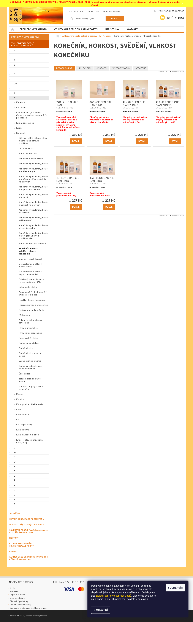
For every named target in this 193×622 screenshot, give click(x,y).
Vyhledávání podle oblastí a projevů (76, 29)
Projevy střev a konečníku (31, 310)
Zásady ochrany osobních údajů (113, 595)
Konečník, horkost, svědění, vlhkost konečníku (29, 251)
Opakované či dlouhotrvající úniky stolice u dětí (33, 293)
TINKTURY (14, 538)
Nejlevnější (84, 68)
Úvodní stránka (12, 29)
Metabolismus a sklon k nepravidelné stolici (30, 273)
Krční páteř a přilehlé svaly (29, 404)
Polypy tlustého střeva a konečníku (31, 321)
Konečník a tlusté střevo (31, 158)
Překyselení (24, 315)
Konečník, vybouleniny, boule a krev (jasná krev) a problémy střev (33, 236)
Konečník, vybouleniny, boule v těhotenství (33, 219)
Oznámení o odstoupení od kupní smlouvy (29, 608)
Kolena (19, 394)
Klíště (19, 128)
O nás (12, 588)
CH (15, 83)
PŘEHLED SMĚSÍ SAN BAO (33, 29)
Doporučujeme (64, 68)
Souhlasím (175, 587)
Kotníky (20, 399)
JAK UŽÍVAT (14, 514)
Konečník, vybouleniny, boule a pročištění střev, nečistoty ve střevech (33, 179)
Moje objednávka (17, 598)
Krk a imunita (22, 429)
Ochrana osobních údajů (21, 605)
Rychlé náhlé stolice (29, 343)
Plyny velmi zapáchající (30, 333)
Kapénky (20, 102)
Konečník (21, 133)
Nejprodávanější (121, 68)
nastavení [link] (143, 599)
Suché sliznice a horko (30, 361)
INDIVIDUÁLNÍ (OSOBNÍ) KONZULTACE (26, 525)
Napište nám (112, 29)
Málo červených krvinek (30, 259)
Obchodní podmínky (19, 601)
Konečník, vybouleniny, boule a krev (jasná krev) (33, 226)
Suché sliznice (26, 348)
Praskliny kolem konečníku (32, 300)
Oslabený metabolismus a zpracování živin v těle (31, 280)
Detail (75, 141)
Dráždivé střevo (26, 148)
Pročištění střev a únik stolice (33, 305)
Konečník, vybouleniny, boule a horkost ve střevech (33, 203)
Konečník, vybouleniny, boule (33, 163)
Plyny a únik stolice (28, 328)
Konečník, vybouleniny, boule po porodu (33, 211)
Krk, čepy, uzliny (24, 424)
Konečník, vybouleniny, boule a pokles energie (33, 170)
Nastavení (101, 610)
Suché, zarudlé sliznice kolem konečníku (30, 367)
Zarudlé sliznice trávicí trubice (30, 380)
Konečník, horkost (28, 153)
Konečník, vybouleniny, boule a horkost (33, 195)
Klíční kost (21, 107)
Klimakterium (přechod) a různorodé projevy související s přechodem (31, 115)
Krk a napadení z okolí (27, 434)
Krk (18, 419)
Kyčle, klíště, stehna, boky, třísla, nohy (29, 441)
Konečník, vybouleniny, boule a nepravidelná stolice (33, 188)
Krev (18, 409)
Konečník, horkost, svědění (32, 243)
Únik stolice (24, 374)
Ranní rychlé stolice (28, 338)
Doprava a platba (17, 595)
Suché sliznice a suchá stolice (30, 354)
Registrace (178, 11)
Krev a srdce (22, 414)
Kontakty (132, 29)
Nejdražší (101, 68)
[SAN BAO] (15, 15)
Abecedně (141, 68)
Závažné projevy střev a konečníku (31, 387)
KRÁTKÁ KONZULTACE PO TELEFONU (26, 519)
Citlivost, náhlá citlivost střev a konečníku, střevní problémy (33, 140)
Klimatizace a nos (25, 123)
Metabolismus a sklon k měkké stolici (30, 265)
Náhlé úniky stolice (28, 287)
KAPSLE (13, 551)
